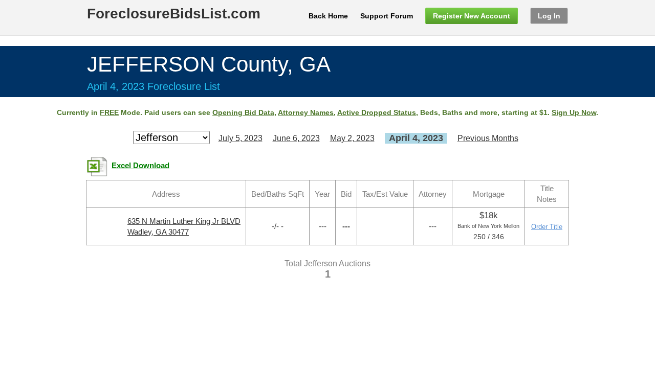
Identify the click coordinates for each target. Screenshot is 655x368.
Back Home (328, 16)
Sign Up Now (574, 112)
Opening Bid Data (243, 112)
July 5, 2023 (241, 138)
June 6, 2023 (296, 138)
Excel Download (140, 166)
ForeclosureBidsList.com (173, 13)
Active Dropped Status (376, 112)
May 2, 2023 (352, 138)
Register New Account (471, 16)
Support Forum (386, 16)
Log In (549, 16)
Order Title (546, 227)
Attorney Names (306, 112)
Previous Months (487, 138)
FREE (109, 112)
